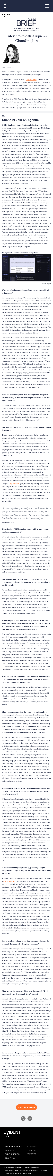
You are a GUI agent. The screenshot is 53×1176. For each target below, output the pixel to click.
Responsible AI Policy (32, 1167)
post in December (9, 881)
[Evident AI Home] (5, 6)
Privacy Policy (26, 1173)
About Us (10, 1158)
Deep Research (14, 483)
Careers (31, 1146)
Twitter (31, 1154)
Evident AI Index (13, 1146)
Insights (9, 1150)
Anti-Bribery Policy (11, 1170)
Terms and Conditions (12, 1173)
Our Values (43, 1170)
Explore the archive (26, 1107)
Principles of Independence (28, 1170)
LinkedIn (31, 1150)
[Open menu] (47, 5)
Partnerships (12, 1154)
